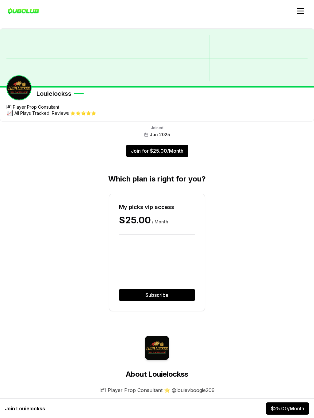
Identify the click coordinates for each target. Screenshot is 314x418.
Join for (157, 151)
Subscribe (157, 295)
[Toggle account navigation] (300, 11)
